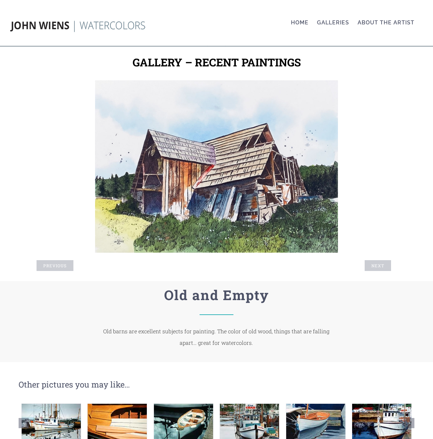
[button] (24, 423)
